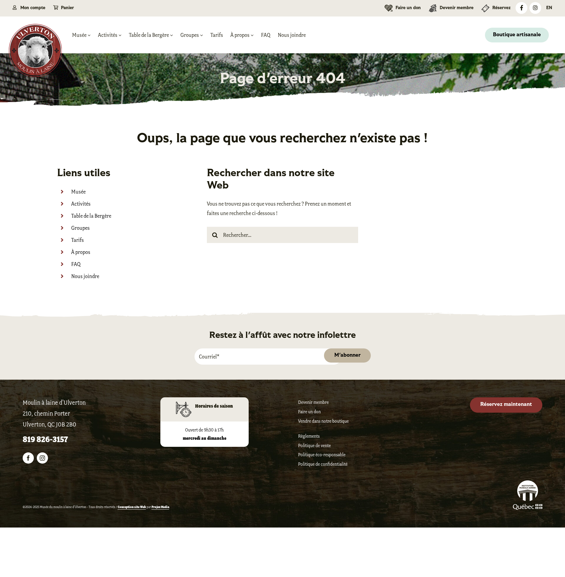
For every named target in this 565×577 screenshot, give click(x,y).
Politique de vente (314, 445)
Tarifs (77, 240)
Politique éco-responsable (321, 454)
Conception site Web (132, 507)
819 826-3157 (45, 439)
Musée (78, 192)
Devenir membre (313, 402)
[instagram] (42, 458)
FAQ (76, 264)
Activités (81, 204)
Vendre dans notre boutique (323, 421)
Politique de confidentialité (323, 464)
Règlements (309, 436)
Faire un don (309, 411)
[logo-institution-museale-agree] (527, 483)
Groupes (80, 228)
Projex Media (160, 507)
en (549, 8)
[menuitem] (549, 8)
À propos (80, 252)
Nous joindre (85, 276)
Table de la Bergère (91, 216)
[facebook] (28, 458)
